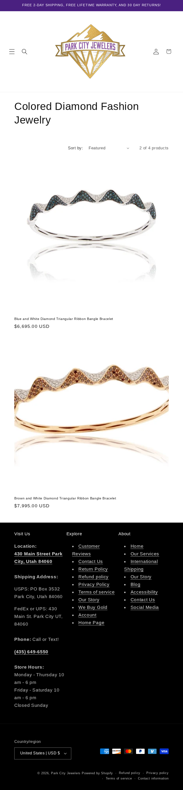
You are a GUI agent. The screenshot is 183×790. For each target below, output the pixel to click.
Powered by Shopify (97, 773)
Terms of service (96, 592)
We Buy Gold (92, 607)
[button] (12, 51)
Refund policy (93, 576)
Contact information (153, 778)
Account (87, 614)
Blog (136, 584)
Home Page (91, 622)
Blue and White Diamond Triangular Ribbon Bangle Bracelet (63, 319)
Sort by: (75, 148)
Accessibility (144, 592)
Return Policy (93, 569)
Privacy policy (157, 773)
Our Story (88, 599)
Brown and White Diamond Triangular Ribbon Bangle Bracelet (65, 498)
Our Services (145, 553)
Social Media (145, 607)
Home (137, 546)
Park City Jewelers (66, 773)
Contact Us (90, 561)
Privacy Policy (94, 584)
